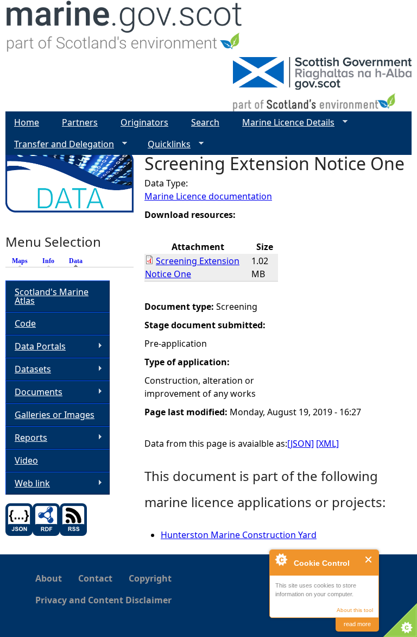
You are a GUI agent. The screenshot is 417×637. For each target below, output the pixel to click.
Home (26, 122)
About (48, 578)
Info (48, 261)
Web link (27, 483)
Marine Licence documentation (208, 196)
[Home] (124, 28)
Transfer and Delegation (59, 144)
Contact (95, 578)
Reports (26, 438)
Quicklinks (165, 144)
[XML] (327, 443)
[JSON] (300, 443)
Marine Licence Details (283, 122)
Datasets (28, 369)
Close (368, 559)
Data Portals (35, 346)
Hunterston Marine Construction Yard (239, 535)
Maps (20, 261)
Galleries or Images (54, 415)
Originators (144, 122)
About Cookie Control (281, 559)
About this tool (355, 610)
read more (357, 624)
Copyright (150, 578)
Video (26, 460)
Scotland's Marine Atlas (52, 296)
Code (25, 323)
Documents (33, 392)
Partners (80, 122)
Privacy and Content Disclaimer (103, 600)
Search (205, 122)
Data (78, 261)
